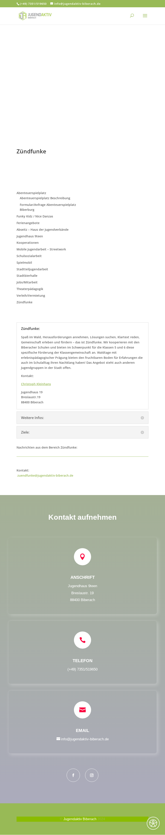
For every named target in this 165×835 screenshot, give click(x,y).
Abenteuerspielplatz (31, 193)
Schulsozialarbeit (29, 256)
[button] (145, 18)
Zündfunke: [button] (30, 328)
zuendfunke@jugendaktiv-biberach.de (45, 475)
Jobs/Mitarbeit (27, 282)
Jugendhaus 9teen (30, 236)
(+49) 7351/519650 (33, 4)
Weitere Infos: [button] (32, 417)
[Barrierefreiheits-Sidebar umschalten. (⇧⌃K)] (153, 823)
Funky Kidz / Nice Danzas (35, 216)
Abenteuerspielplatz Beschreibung (45, 198)
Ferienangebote (28, 223)
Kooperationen (28, 243)
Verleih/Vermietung (31, 295)
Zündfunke (24, 302)
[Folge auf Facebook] (73, 775)
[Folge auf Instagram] (91, 775)
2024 (101, 819)
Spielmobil (24, 262)
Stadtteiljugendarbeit (32, 269)
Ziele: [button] (25, 432)
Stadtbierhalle (27, 276)
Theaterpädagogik (30, 289)
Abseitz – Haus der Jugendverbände (43, 229)
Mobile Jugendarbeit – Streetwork (41, 249)
